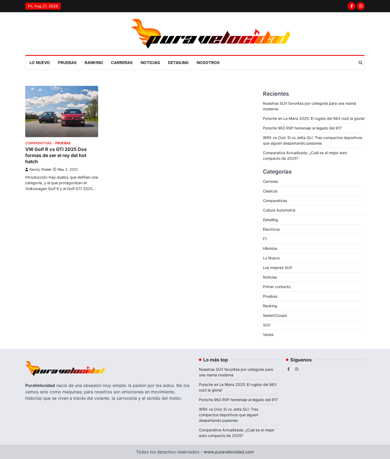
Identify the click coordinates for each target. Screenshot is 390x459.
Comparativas (38, 143)
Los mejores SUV (277, 267)
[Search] (361, 63)
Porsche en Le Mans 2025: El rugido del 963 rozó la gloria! (314, 118)
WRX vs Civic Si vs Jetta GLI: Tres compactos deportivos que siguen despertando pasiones (228, 415)
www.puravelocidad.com (229, 451)
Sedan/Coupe (275, 315)
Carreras (122, 62)
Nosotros (208, 62)
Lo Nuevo (39, 62)
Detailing (178, 62)
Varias (268, 334)
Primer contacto (277, 286)
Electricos (271, 229)
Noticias (150, 62)
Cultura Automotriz (279, 210)
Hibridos (270, 248)
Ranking (94, 62)
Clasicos (270, 191)
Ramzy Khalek (40, 169)
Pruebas (67, 62)
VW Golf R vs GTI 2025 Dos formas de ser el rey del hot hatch (56, 155)
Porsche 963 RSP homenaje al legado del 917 (302, 128)
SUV (267, 325)
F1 (265, 239)
